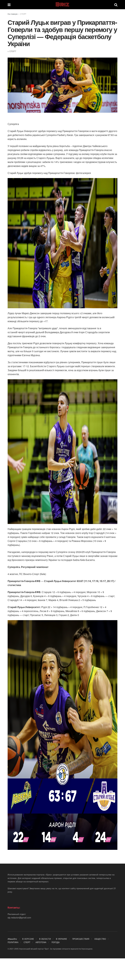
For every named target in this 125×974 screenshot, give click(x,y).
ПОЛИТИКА (13, 942)
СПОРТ (23, 14)
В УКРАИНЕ (61, 938)
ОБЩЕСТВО (100, 938)
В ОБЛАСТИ (45, 938)
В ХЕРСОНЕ (28, 938)
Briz (62, 4)
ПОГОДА (56, 942)
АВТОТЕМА (41, 942)
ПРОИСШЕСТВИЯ (80, 938)
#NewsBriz (12, 938)
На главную (13, 14)
